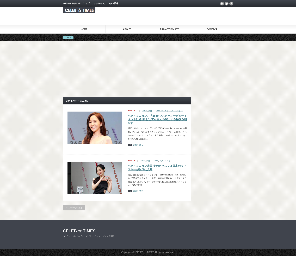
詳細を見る (138, 145)
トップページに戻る (73, 208)
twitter (227, 3)
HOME (84, 29)
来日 (150, 111)
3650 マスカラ (162, 111)
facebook (231, 3)
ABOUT (127, 29)
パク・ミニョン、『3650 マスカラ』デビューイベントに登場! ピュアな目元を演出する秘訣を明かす (157, 119)
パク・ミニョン (176, 111)
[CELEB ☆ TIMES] (79, 12)
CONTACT (212, 29)
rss (222, 3)
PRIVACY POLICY (169, 29)
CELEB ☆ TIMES (79, 231)
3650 (156, 161)
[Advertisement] (148, 69)
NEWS (144, 111)
